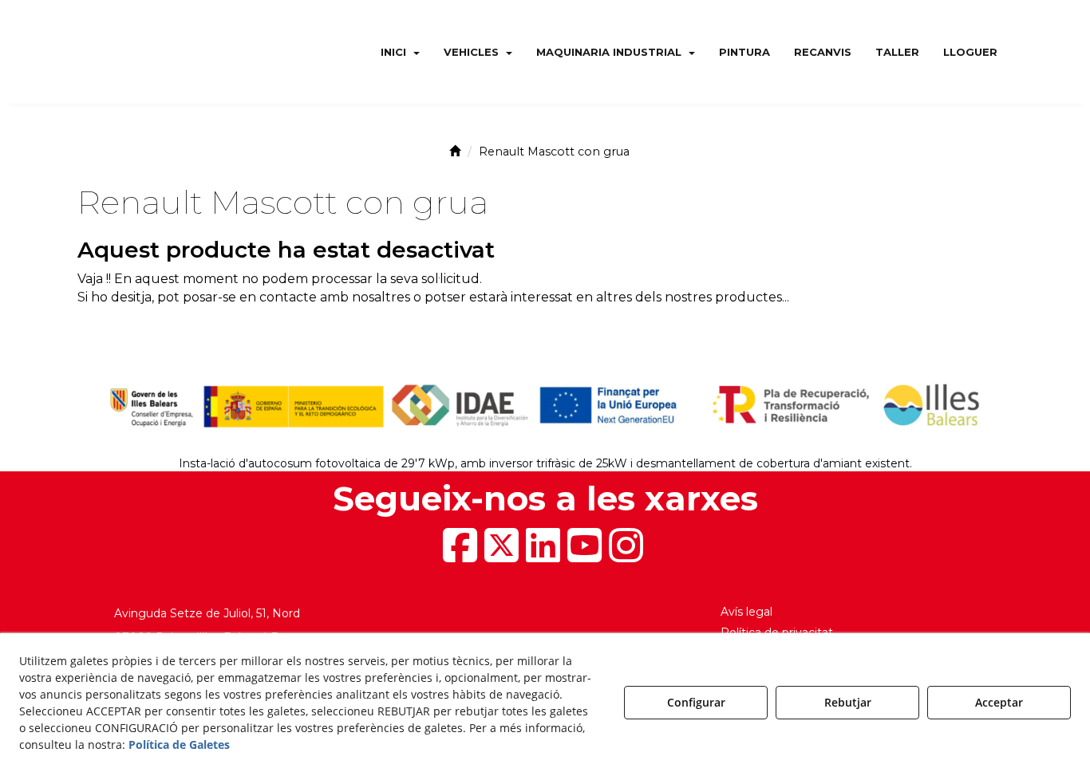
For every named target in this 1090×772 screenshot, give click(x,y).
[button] (168, 52)
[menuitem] (400, 52)
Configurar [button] (696, 702)
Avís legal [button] (746, 612)
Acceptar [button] (999, 702)
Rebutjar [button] (847, 702)
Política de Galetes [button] (179, 744)
